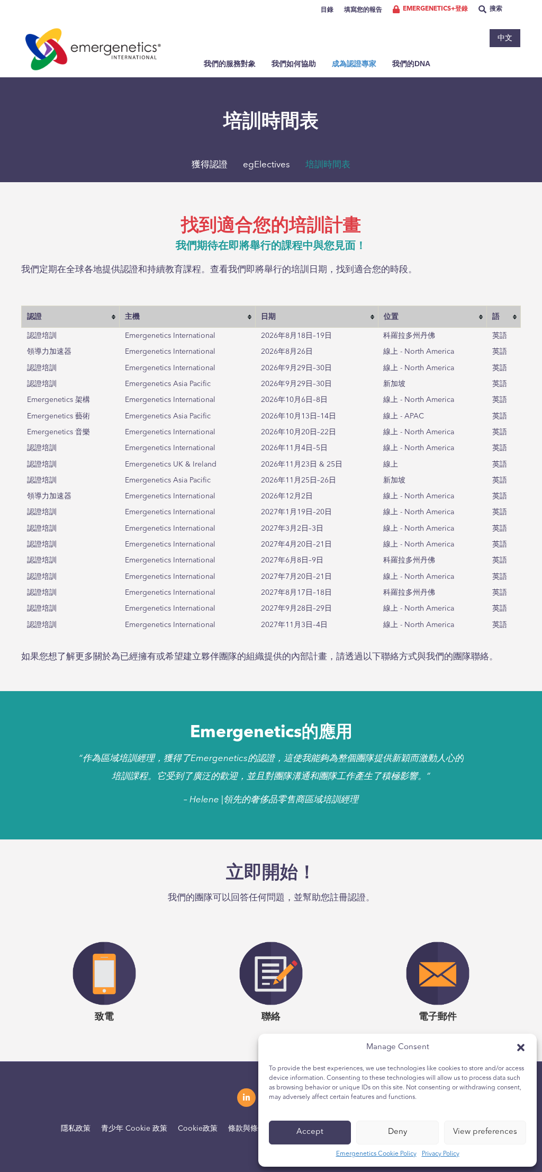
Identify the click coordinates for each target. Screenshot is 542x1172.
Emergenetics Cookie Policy (376, 1154)
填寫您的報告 (363, 10)
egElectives (266, 164)
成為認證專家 (354, 63)
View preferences (485, 1132)
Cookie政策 (198, 1128)
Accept (309, 1132)
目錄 (327, 10)
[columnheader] (71, 316)
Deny (397, 1132)
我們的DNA (411, 63)
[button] (521, 1047)
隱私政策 (76, 1128)
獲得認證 (210, 164)
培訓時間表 (327, 164)
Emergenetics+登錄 (435, 9)
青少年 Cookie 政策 (134, 1128)
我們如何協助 (294, 63)
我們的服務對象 (230, 63)
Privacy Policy (440, 1154)
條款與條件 (246, 1128)
